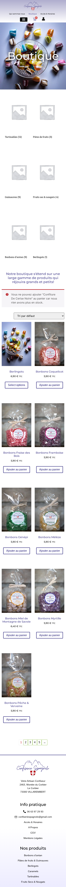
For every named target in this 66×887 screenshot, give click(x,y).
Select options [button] (16, 385)
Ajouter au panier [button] (49, 385)
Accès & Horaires (47, 14)
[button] (23, 19)
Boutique (33, 14)
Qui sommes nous (17, 14)
